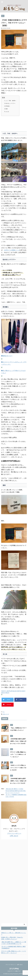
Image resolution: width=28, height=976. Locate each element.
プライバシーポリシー (14, 833)
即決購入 (8, 106)
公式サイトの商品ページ (11, 250)
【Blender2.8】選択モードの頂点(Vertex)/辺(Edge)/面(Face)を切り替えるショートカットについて (15, 790)
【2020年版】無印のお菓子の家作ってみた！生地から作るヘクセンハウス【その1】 (18, 781)
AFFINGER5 (21, 973)
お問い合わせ (14, 836)
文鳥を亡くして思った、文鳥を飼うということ (13, 933)
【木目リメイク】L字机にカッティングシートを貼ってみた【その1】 (18, 767)
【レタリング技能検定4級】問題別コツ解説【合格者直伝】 (13, 947)
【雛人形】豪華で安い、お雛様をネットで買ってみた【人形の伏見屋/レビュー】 (13, 942)
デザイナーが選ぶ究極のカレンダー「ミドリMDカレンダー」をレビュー (18, 754)
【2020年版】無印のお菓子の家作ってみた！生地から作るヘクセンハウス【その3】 (18, 741)
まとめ (7, 111)
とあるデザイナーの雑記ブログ (14, 971)
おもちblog (14, 968)
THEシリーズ (6, 714)
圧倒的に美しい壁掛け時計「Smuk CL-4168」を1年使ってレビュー (12, 938)
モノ (4, 711)
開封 (7, 108)
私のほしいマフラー (10, 103)
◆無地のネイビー (6, 356)
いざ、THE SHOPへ (10, 100)
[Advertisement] (14, 126)
